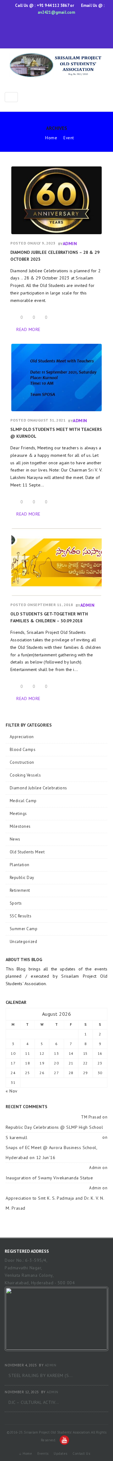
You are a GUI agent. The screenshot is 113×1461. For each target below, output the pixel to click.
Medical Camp (23, 800)
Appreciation (22, 736)
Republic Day (22, 877)
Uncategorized (23, 941)
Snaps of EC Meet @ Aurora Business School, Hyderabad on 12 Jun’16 (51, 1152)
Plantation (20, 864)
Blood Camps (22, 749)
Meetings (18, 813)
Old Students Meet (27, 852)
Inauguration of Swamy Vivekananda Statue (49, 1178)
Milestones (20, 826)
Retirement (20, 890)
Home (51, 138)
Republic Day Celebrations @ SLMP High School (54, 1127)
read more (28, 329)
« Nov (11, 1091)
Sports (16, 903)
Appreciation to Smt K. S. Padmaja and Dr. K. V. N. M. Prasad (55, 1203)
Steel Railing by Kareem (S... (40, 1375)
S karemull (16, 1137)
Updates (60, 1453)
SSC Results (20, 916)
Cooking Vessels (25, 775)
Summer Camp (23, 928)
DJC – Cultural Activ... (33, 1402)
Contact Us (81, 1453)
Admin (70, 243)
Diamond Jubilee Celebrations (38, 788)
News (15, 839)
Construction (22, 762)
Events (43, 1453)
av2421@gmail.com (56, 12)
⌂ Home (25, 1453)
